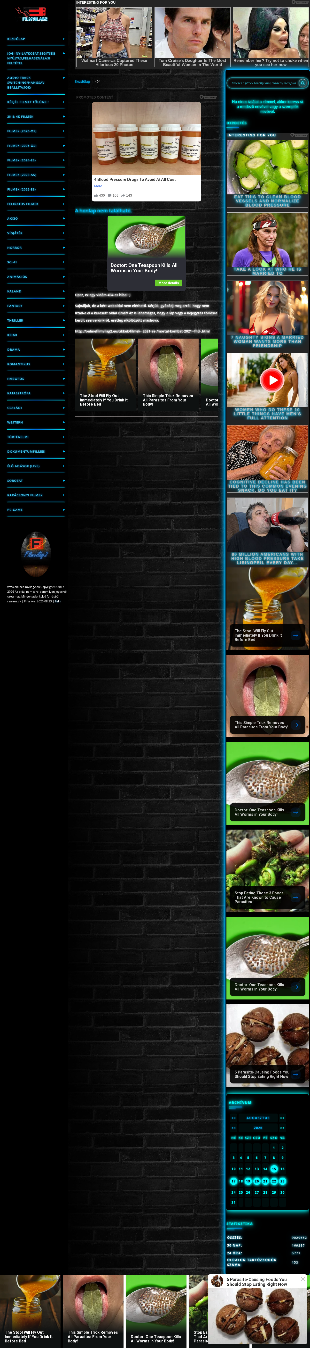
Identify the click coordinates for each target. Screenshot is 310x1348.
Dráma (13, 349)
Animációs (17, 277)
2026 (258, 1128)
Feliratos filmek (23, 204)
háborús (15, 378)
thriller (15, 320)
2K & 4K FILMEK (20, 116)
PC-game (15, 510)
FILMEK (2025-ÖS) (22, 145)
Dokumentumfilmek (26, 451)
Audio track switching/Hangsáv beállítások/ (26, 82)
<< (234, 1118)
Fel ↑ (58, 601)
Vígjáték (15, 233)
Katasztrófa (19, 393)
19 (248, 1181)
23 (282, 1181)
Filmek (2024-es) (21, 160)
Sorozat (15, 480)
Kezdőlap (16, 39)
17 (234, 1181)
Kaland (14, 291)
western (15, 422)
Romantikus (18, 364)
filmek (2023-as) (21, 175)
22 (274, 1181)
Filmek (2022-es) (21, 189)
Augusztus (258, 1118)
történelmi (18, 437)
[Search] (303, 83)
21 (265, 1181)
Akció (12, 218)
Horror (14, 247)
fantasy (15, 306)
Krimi (12, 335)
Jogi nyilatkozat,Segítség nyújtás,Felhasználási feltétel (31, 58)
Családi (14, 408)
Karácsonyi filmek (25, 495)
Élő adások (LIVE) (23, 466)
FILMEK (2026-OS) (22, 131)
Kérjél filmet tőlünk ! (28, 102)
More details (168, 283)
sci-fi (12, 262)
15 (274, 1169)
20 (257, 1181)
